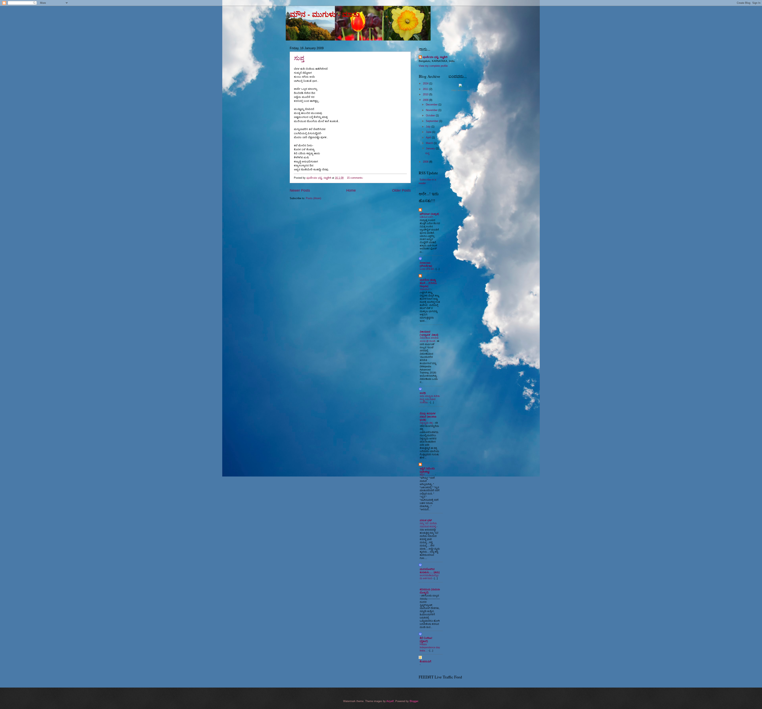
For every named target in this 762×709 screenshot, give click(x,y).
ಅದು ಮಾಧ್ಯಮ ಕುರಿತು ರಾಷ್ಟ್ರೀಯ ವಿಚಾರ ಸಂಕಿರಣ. (430, 399)
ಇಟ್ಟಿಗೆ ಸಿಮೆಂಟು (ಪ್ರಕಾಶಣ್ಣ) (427, 470)
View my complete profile (433, 65)
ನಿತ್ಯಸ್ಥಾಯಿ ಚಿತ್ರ (426, 423)
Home (351, 190)
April (429, 137)
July (428, 126)
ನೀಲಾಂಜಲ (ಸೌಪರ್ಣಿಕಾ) (426, 264)
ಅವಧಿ (423, 393)
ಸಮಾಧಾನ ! (425, 289)
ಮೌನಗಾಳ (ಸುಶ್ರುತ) (429, 213)
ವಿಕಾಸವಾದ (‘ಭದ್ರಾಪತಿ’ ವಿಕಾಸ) (429, 333)
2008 (426, 161)
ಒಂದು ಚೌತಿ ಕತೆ (427, 269)
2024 (426, 83)
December (432, 104)
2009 (426, 99)
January (431, 148)
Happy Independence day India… (430, 647)
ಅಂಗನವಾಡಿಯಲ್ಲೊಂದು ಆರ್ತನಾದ (429, 577)
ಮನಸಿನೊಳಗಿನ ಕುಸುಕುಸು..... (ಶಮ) (430, 571)
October (431, 115)
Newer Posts (300, 190)
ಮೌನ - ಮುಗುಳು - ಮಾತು (324, 14)
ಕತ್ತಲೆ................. (427, 474)
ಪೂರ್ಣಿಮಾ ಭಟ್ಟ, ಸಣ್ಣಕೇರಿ (435, 57)
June (429, 131)
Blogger (414, 701)
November (432, 110)
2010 (426, 94)
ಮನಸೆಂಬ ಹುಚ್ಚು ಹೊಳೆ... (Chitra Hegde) (428, 283)
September (432, 121)
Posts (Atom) (313, 198)
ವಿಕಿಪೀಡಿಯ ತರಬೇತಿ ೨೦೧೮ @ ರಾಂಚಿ (429, 339)
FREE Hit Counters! (460, 90)
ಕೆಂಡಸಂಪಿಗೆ (425, 661)
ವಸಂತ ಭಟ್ (426, 520)
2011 (426, 89)
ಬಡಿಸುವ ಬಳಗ (427, 217)
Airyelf (390, 701)
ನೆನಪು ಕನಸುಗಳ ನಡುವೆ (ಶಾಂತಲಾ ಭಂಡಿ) (428, 416)
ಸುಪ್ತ (299, 58)
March (430, 143)
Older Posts (401, 190)
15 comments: (355, 177)
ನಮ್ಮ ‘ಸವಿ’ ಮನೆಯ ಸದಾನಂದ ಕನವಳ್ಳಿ (428, 525)
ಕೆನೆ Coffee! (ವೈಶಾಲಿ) (426, 640)
